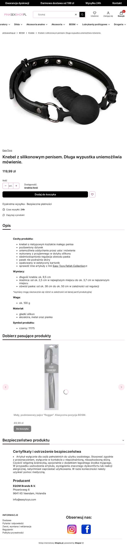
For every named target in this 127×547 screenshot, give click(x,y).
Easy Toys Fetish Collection (69, 265)
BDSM (22, 33)
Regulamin (7, 529)
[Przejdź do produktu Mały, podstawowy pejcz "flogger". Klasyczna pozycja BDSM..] (52, 377)
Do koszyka (22, 428)
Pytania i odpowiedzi (13, 523)
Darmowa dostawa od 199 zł (57, 3)
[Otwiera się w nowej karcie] (72, 529)
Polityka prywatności (13, 532)
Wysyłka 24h (93, 3)
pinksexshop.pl (8, 33)
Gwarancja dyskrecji (17, 3)
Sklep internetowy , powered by (60, 543)
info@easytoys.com (24, 499)
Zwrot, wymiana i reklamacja (16, 526)
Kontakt (117, 3)
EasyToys (7, 150)
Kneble (31, 33)
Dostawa (6, 520)
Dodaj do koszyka (45, 194)
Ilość (4, 180)
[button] (82, 14)
